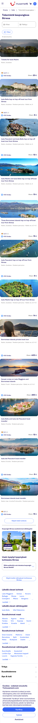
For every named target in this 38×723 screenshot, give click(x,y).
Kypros (13, 619)
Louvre (4, 656)
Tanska (4, 621)
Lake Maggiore (7, 594)
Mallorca (19, 635)
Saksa (22, 619)
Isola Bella (6, 610)
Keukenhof (18, 651)
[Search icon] (26, 4)
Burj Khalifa (6, 651)
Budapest (13, 640)
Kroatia (14, 623)
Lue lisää (5, 602)
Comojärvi (6, 599)
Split (15, 637)
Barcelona (6, 637)
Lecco (22, 596)
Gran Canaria (7, 635)
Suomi (28, 621)
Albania (5, 619)
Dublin (22, 640)
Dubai (28, 635)
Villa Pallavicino (19, 610)
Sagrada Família (17, 656)
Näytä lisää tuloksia (19, 521)
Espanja (20, 621)
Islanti (22, 623)
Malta (4, 640)
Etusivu (5, 10)
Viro (12, 621)
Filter (9, 32)
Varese (19, 594)
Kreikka (5, 623)
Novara (28, 594)
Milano (15, 599)
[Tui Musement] (19, 4)
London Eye (6, 653)
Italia (13, 10)
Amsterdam (24, 637)
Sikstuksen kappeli (21, 653)
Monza (13, 596)
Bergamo (24, 599)
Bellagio (5, 596)
